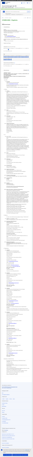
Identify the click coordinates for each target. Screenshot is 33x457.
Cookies (3, 404)
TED (2, 17)
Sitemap (3, 412)
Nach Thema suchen (19, 14)
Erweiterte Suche (8, 14)
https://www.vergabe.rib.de (16, 266)
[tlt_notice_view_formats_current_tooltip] (28, 70)
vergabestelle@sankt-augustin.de (11, 36)
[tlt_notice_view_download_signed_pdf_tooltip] (8, 49)
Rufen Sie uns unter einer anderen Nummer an (8, 435)
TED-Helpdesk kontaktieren (6, 394)
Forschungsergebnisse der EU (6, 419)
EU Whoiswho (4, 421)
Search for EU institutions (5, 443)
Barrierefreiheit (4, 406)
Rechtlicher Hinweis (4, 403)
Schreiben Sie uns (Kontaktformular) (7, 437)
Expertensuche (13, 14)
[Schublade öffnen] (3, 24)
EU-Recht (3, 416)
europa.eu (6, 430)
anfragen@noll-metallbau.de (12, 323)
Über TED (3, 410)
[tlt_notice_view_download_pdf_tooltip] (4, 57)
